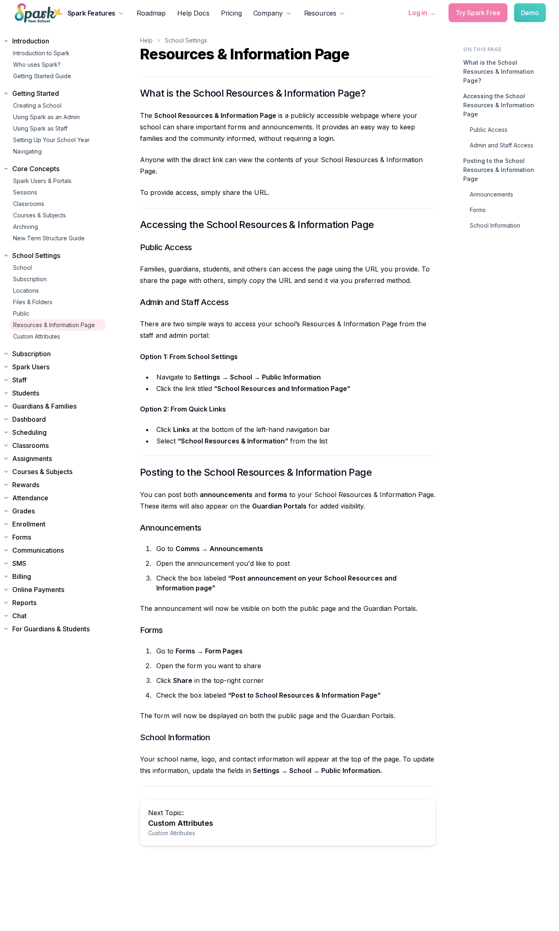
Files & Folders (32, 301)
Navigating (27, 151)
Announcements (491, 194)
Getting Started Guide (42, 75)
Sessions (25, 192)
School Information (495, 225)
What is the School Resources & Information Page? (498, 71)
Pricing (231, 13)
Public (21, 313)
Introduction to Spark (41, 53)
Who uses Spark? (37, 64)
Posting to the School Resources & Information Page (498, 169)
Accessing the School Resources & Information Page (498, 105)
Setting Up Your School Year (51, 139)
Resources (320, 13)
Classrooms (28, 203)
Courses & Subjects (39, 215)
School (22, 267)
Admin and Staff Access (501, 145)
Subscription (30, 279)
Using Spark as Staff (40, 128)
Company (268, 13)
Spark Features (92, 13)
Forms (478, 209)
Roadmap (151, 13)
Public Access (488, 129)
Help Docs (193, 13)
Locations (26, 290)
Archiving (25, 226)
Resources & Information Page (54, 324)
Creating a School (37, 105)
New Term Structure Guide (49, 238)
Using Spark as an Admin (46, 116)
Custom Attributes (36, 336)
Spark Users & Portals (42, 180)
